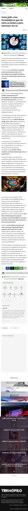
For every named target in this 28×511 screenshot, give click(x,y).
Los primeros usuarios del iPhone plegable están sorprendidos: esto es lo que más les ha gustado (16, 398)
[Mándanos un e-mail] (6, 321)
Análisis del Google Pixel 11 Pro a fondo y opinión (16, 392)
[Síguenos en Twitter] (4, 321)
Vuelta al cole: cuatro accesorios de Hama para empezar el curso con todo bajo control (15, 383)
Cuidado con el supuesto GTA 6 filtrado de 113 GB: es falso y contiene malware (16, 408)
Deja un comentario (14, 328)
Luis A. (25, 29)
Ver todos (13, 475)
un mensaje (21, 502)
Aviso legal (15, 505)
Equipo (20, 505)
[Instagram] (26, 1)
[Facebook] (23, 1)
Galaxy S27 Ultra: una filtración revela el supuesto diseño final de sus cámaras (16, 403)
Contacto (25, 505)
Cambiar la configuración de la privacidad (18, 508)
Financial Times (18, 93)
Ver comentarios (9, 300)
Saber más (21, 55)
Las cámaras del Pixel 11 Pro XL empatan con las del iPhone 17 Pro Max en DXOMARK (16, 388)
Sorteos (10, 505)
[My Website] (8, 321)
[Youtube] (25, 1)
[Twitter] (21, 1)
